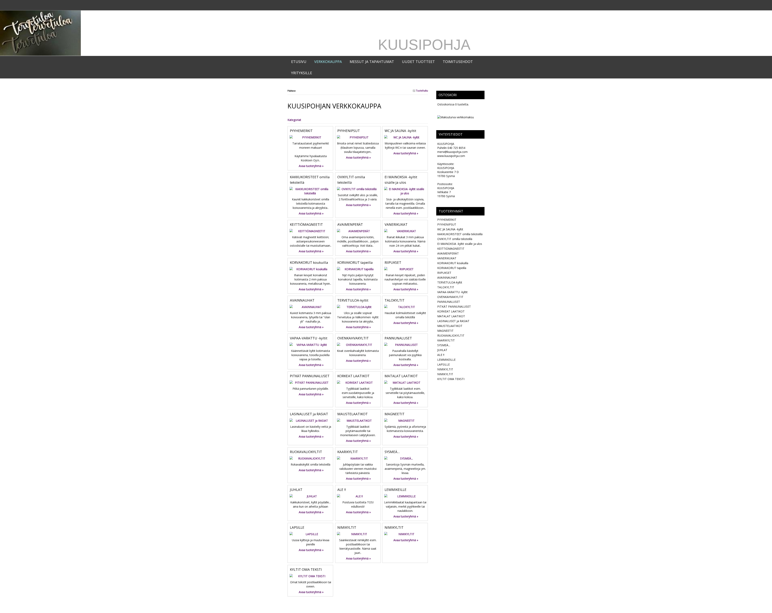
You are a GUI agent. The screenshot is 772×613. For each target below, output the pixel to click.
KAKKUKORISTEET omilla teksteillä (459, 234)
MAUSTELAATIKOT (352, 414)
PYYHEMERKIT (301, 130)
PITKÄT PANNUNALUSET (310, 376)
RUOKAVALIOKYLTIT (306, 451)
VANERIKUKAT (396, 224)
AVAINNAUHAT (302, 300)
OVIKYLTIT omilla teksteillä (454, 239)
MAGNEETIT (394, 414)
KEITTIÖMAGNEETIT (306, 224)
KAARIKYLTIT (347, 451)
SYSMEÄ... (392, 451)
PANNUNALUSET (398, 338)
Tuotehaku (421, 90)
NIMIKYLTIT (346, 527)
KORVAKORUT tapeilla (355, 262)
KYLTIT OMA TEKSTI (306, 569)
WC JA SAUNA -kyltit (400, 130)
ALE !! (341, 489)
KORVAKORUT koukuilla (309, 262)
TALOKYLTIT (394, 300)
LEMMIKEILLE (396, 489)
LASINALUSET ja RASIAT (309, 414)
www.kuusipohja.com (451, 156)
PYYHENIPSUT (348, 130)
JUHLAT (296, 489)
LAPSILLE (297, 527)
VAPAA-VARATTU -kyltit (308, 338)
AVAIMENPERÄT (350, 224)
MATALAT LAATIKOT (401, 376)
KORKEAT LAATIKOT (353, 376)
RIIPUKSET (393, 262)
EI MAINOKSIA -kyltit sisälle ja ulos (459, 244)
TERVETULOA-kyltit (352, 300)
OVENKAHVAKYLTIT (353, 338)
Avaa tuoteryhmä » (311, 166)
